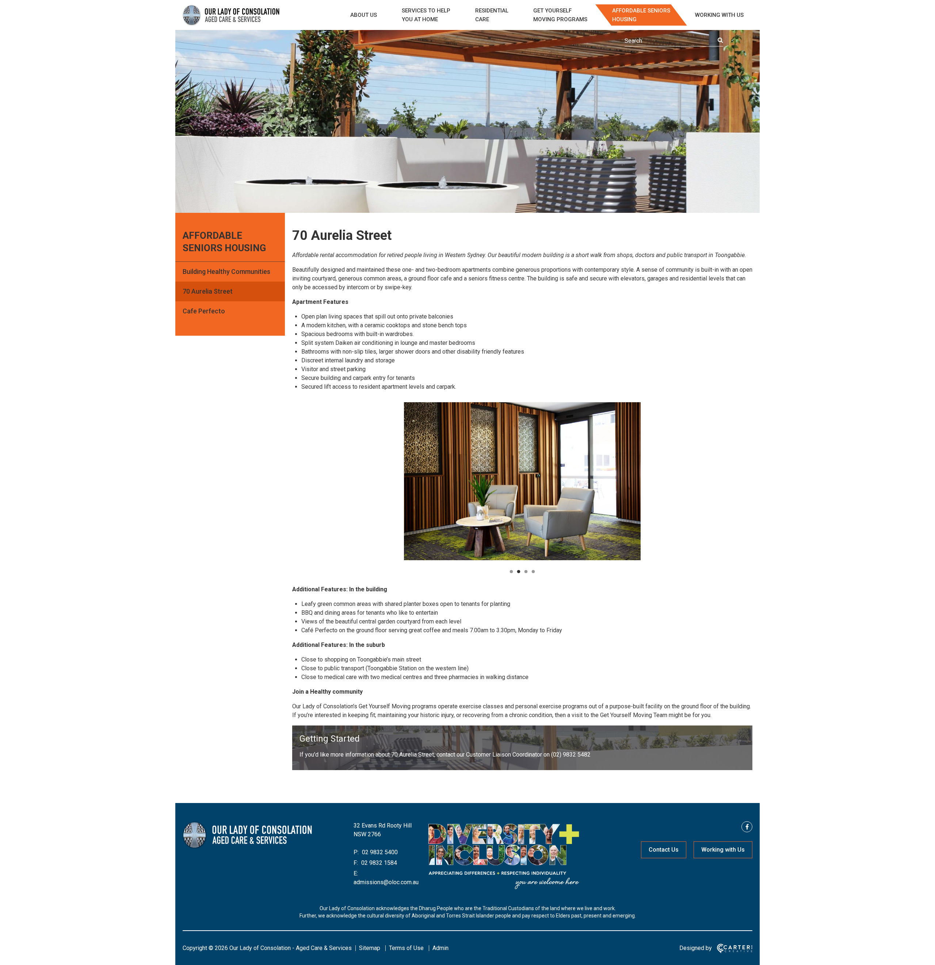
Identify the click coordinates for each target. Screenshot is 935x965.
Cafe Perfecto (204, 311)
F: (356, 862)
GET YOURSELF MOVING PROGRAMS (560, 15)
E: (356, 873)
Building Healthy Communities (226, 271)
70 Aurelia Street (208, 291)
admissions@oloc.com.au (386, 882)
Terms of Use (406, 948)
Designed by (695, 948)
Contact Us (664, 849)
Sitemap (369, 948)
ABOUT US (363, 15)
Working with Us (723, 849)
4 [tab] (533, 572)
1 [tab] (511, 572)
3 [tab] (526, 572)
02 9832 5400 (379, 852)
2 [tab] (518, 572)
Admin (440, 948)
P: (356, 852)
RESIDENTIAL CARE (491, 15)
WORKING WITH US (719, 15)
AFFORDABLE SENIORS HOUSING (641, 15)
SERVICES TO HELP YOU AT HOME (426, 15)
